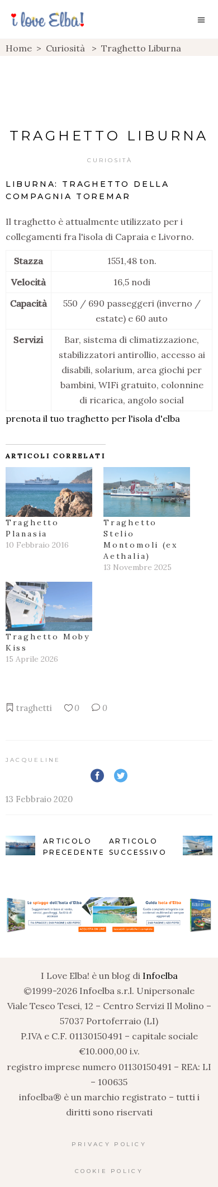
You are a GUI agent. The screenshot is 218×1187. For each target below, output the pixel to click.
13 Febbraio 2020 (39, 799)
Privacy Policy (109, 1144)
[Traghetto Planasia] (49, 492)
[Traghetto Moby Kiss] (49, 607)
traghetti (34, 708)
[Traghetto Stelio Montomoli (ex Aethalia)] (146, 492)
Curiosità (65, 48)
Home (19, 48)
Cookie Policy (109, 1171)
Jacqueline (33, 760)
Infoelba (160, 975)
